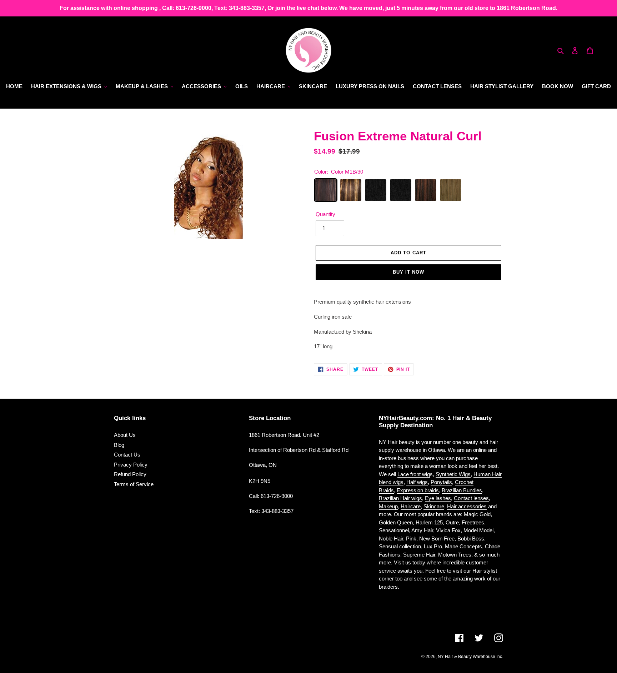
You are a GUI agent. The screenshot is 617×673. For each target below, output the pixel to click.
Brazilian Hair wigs (400, 498)
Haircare (411, 506)
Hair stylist (484, 571)
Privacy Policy (130, 465)
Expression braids (418, 490)
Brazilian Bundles (462, 490)
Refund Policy (130, 474)
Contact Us (127, 455)
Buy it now (408, 272)
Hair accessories (467, 506)
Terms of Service (134, 484)
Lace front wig (413, 474)
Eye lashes (438, 498)
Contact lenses (471, 498)
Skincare (433, 506)
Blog (119, 445)
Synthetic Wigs (453, 474)
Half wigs (417, 482)
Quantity (325, 214)
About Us (125, 435)
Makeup (388, 506)
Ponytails (441, 482)
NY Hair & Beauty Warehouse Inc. (470, 656)
